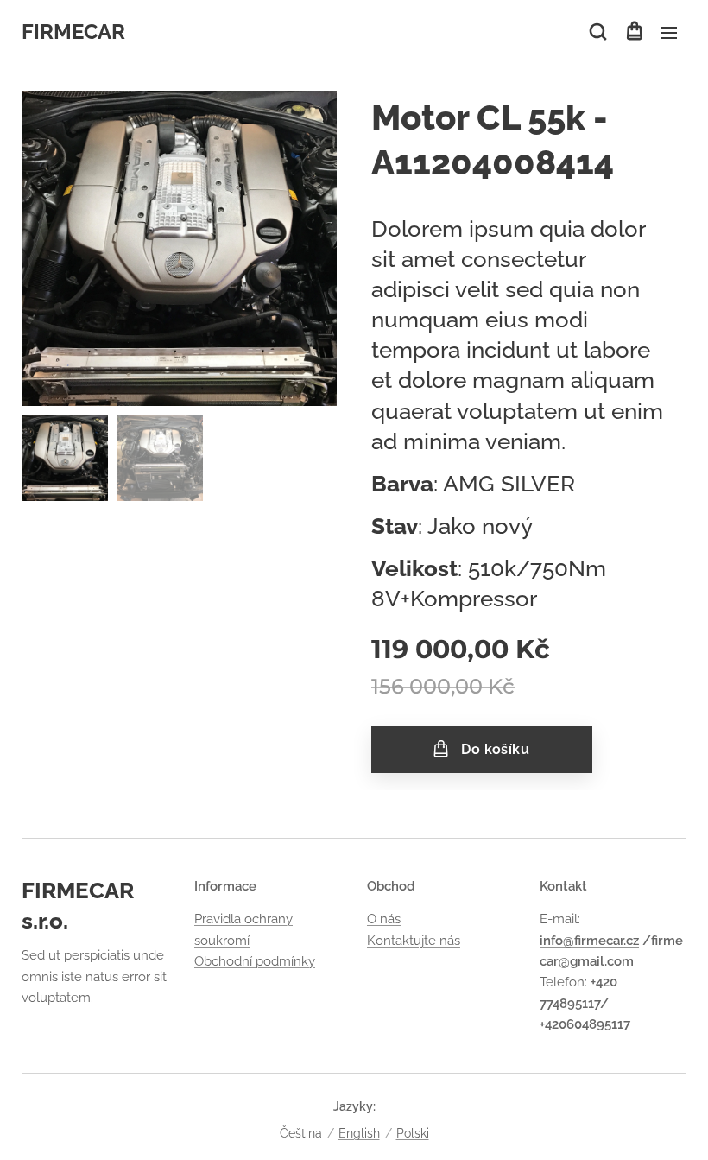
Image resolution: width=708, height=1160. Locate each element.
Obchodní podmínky (254, 961)
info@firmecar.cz (589, 940)
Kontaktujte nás (413, 940)
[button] (597, 32)
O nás (384, 919)
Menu (669, 32)
